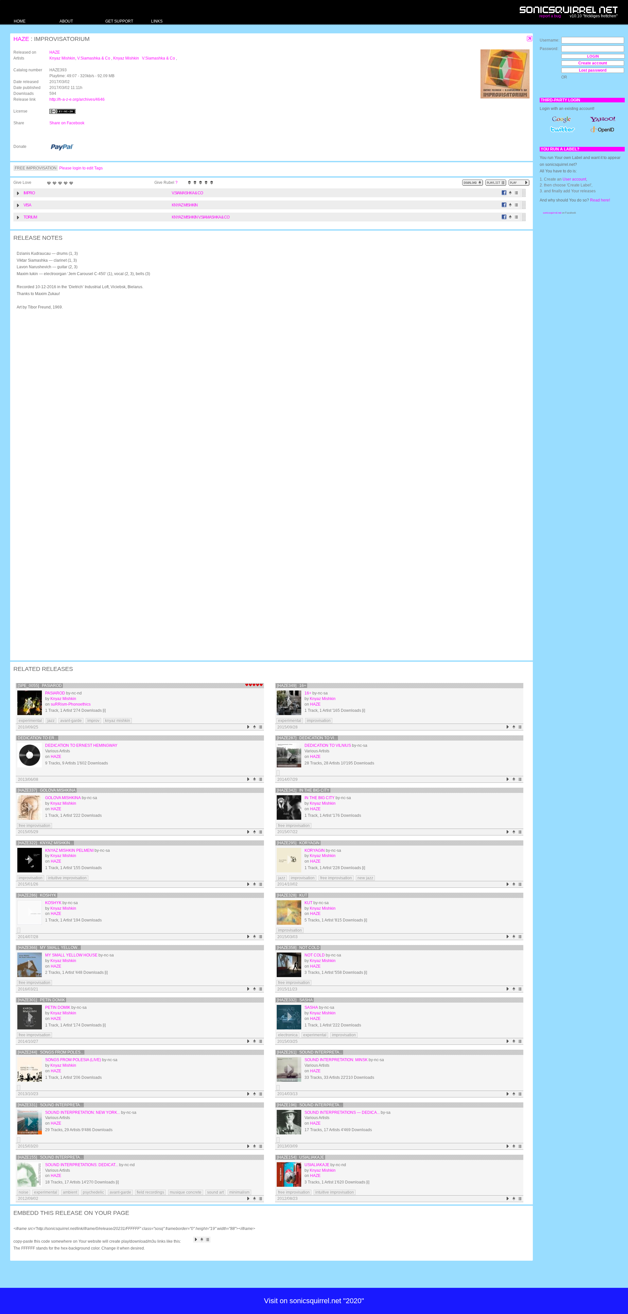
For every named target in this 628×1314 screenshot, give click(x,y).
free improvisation (34, 825)
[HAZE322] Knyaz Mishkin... (45, 843)
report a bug (550, 16)
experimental (30, 720)
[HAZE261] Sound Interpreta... (309, 1052)
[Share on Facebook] (504, 193)
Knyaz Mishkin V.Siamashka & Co (144, 58)
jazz (51, 720)
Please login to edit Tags (81, 168)
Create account (592, 63)
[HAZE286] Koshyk (37, 895)
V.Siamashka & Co (94, 58)
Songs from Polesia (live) (73, 1060)
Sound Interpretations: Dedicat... (81, 1165)
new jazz (365, 878)
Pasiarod (55, 693)
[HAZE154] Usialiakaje (300, 1157)
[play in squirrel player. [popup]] (519, 183)
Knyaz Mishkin (62, 58)
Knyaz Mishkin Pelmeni (69, 850)
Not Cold (315, 955)
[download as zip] (472, 183)
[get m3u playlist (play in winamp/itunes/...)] (495, 183)
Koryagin (315, 850)
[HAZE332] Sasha (295, 1000)
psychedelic (93, 1192)
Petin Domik (57, 1007)
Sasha (311, 1007)
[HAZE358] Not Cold (298, 947)
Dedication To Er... (37, 738)
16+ (308, 693)
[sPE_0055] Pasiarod (40, 685)
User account (574, 179)
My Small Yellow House (71, 955)
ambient (70, 1192)
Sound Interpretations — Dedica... (342, 1112)
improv (93, 720)
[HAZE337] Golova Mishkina (47, 790)
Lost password (592, 70)
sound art (215, 1192)
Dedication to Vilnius (328, 745)
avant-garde (71, 720)
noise (23, 1192)
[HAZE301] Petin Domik (41, 1000)
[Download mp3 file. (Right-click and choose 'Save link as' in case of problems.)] (510, 193)
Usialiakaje (317, 1165)
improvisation (319, 720)
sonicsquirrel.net (552, 212)
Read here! (600, 200)
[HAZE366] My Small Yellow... (49, 947)
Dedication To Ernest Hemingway (81, 745)
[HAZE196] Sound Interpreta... (309, 1105)
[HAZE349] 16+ (291, 685)
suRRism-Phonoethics (71, 704)
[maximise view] (530, 39)
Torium (30, 217)
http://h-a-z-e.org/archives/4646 (77, 99)
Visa (27, 205)
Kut (308, 903)
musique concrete (185, 1192)
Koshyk (53, 903)
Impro (29, 193)
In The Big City (320, 798)
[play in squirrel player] (29, 703)
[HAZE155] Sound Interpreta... (50, 1157)
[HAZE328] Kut (292, 895)
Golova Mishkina (63, 798)
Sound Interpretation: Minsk (336, 1060)
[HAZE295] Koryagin (298, 843)
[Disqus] (268, 400)
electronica (288, 1035)
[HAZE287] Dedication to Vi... (307, 738)
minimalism (239, 1192)
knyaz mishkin (117, 720)
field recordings (150, 1192)
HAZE (21, 39)
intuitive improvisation (67, 878)
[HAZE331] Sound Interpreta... (50, 1105)
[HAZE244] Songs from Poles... (50, 1052)
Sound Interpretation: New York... (82, 1112)
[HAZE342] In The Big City (303, 790)
